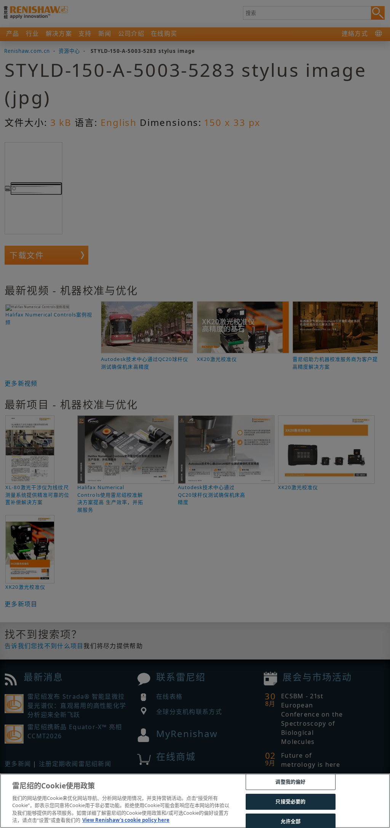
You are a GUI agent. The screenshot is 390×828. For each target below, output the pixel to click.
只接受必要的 (290, 801)
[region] (195, 801)
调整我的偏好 (290, 782)
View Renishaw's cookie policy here (125, 820)
